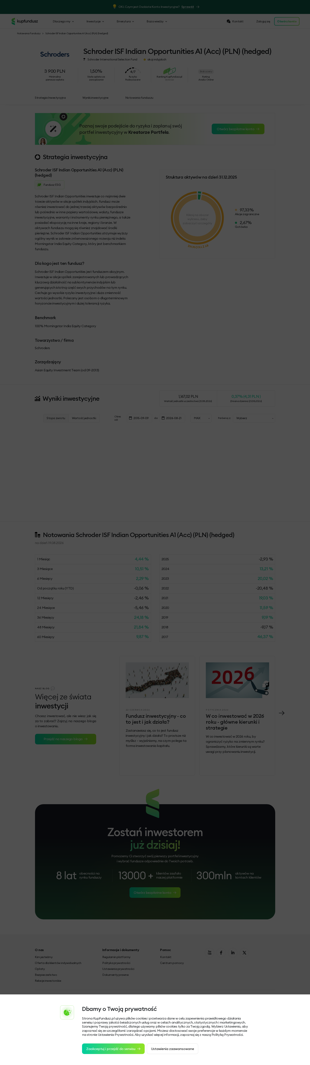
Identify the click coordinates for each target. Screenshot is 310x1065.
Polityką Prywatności (227, 1034)
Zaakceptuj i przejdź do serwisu (110, 1049)
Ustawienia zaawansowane (172, 1049)
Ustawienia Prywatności (115, 1034)
